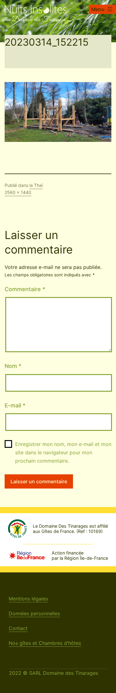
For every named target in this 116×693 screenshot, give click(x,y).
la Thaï (36, 185)
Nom (13, 366)
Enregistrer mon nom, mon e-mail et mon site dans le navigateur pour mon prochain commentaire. (63, 452)
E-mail (15, 405)
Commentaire (25, 289)
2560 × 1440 (18, 192)
